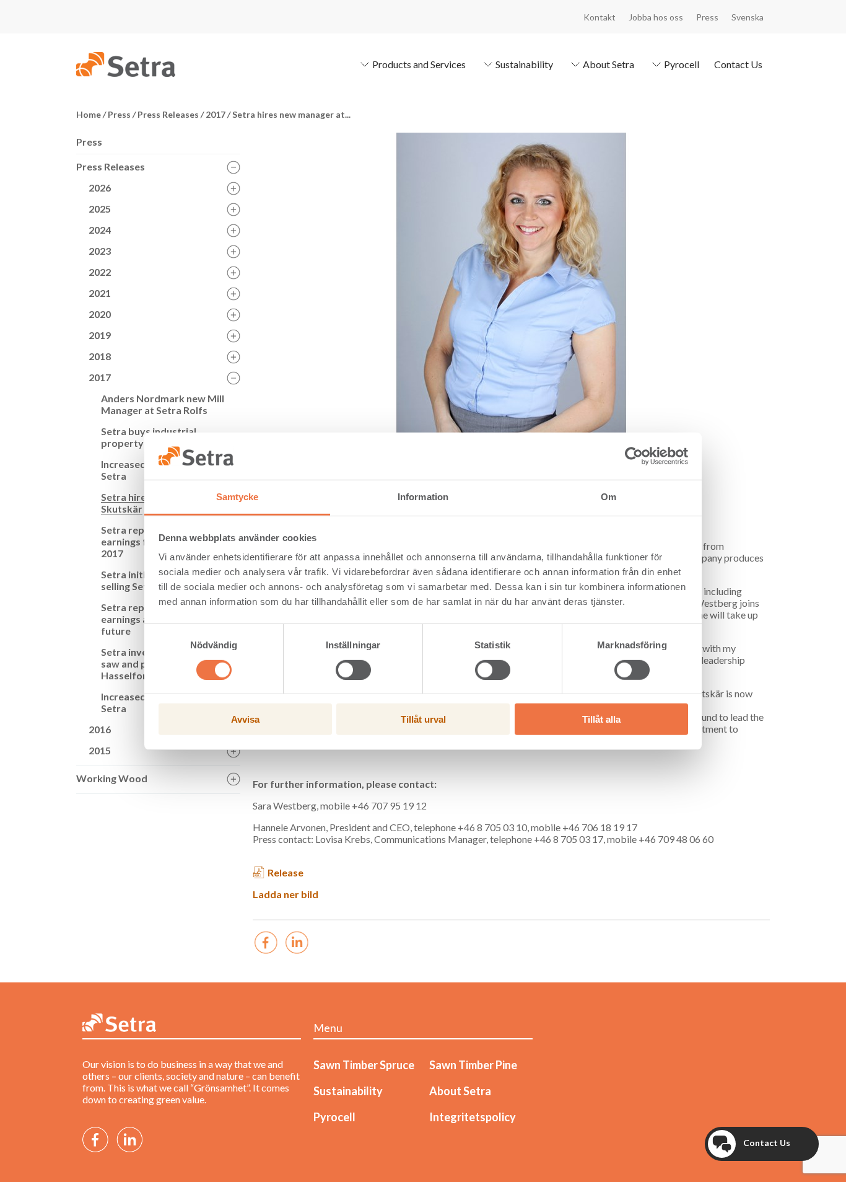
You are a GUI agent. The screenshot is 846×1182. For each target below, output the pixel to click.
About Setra (608, 64)
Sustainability (524, 64)
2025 (100, 208)
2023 (100, 251)
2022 (100, 272)
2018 (100, 356)
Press (707, 17)
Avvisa (245, 719)
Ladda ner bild (285, 894)
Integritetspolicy (472, 1117)
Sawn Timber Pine (473, 1065)
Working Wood (111, 778)
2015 (100, 750)
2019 (100, 335)
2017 (100, 377)
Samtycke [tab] (237, 497)
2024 (100, 230)
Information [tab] (423, 497)
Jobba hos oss (656, 17)
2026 (100, 187)
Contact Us (738, 64)
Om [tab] (608, 497)
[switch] (353, 669)
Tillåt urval (423, 719)
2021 (100, 293)
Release (285, 872)
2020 (100, 314)
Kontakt (599, 17)
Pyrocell (681, 64)
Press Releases (110, 166)
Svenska (747, 17)
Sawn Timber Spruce (363, 1065)
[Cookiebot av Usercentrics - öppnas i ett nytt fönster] (634, 456)
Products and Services (419, 64)
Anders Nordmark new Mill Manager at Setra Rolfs (162, 404)
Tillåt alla (601, 719)
